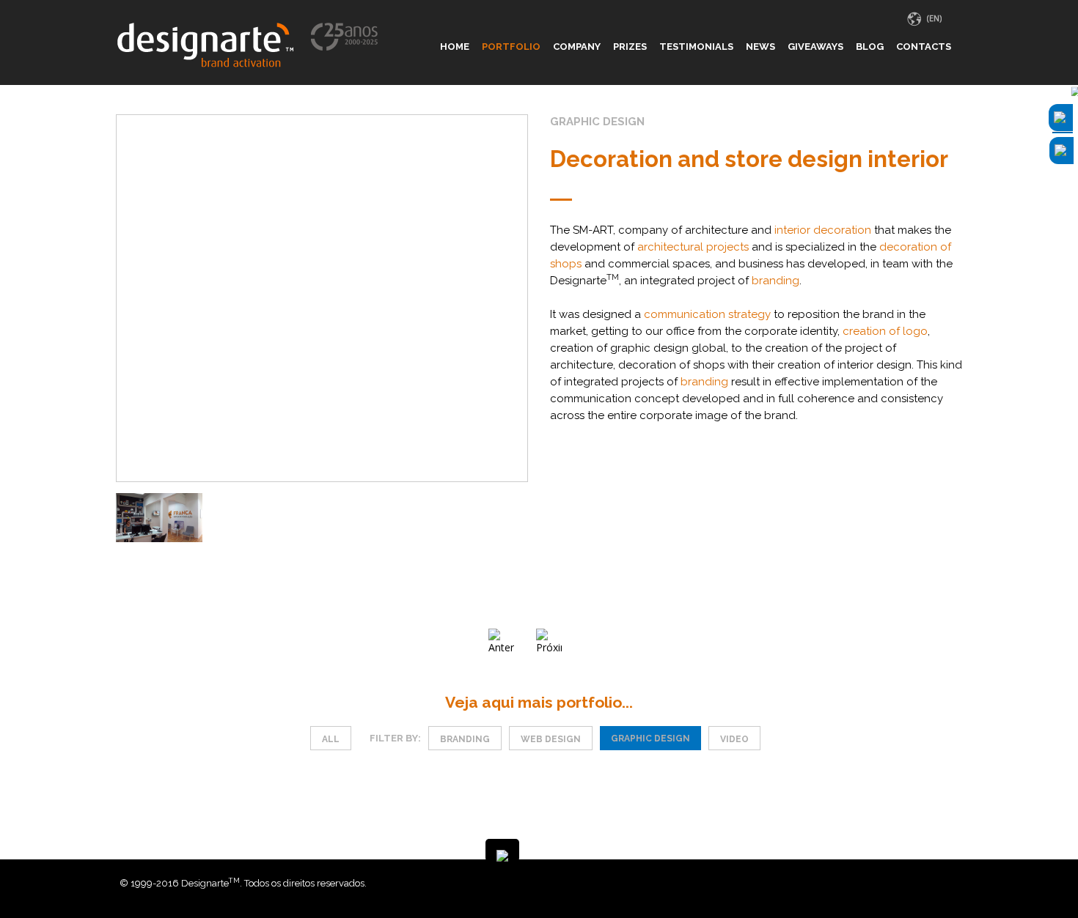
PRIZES (630, 46)
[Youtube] (954, 883)
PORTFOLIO (511, 46)
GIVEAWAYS (815, 46)
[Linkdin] (943, 883)
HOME (454, 46)
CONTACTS (923, 46)
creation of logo (885, 331)
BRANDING (465, 739)
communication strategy (707, 314)
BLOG (870, 46)
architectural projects (693, 246)
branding (775, 280)
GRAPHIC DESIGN (650, 738)
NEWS (760, 46)
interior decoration (822, 230)
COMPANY (577, 46)
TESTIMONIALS (696, 46)
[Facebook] (932, 883)
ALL (331, 739)
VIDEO (734, 739)
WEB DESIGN (551, 739)
